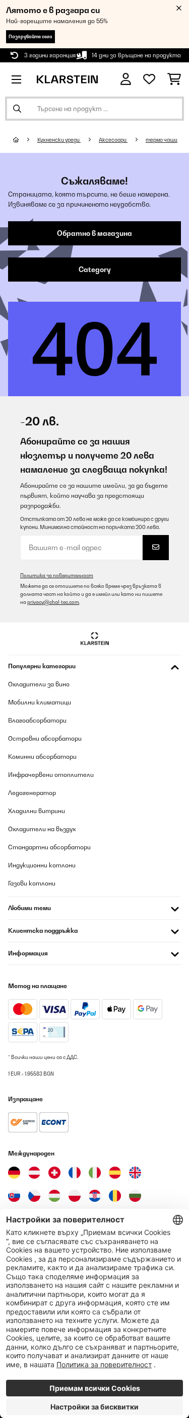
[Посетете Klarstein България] (135, 1196)
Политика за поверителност (56, 575)
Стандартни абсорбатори (49, 847)
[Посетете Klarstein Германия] (14, 1173)
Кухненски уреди (59, 140)
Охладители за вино (39, 684)
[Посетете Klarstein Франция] (75, 1173)
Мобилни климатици (39, 702)
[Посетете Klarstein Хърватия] (95, 1196)
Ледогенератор (32, 792)
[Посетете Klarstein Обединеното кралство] (135, 1173)
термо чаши (161, 140)
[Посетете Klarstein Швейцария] (54, 1173)
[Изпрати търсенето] (17, 109)
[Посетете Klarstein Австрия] (34, 1173)
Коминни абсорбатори (42, 756)
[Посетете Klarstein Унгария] (54, 1196)
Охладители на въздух (42, 829)
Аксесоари (113, 140)
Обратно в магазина (94, 233)
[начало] (25, 140)
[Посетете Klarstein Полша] (75, 1196)
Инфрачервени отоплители (51, 774)
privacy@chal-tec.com (53, 602)
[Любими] (149, 79)
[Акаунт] (125, 79)
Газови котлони (31, 883)
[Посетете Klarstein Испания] (115, 1173)
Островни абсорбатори (45, 738)
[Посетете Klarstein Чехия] (34, 1196)
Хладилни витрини (36, 811)
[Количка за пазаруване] (174, 79)
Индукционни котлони (42, 865)
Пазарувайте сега (30, 36)
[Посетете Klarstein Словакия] (14, 1196)
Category (95, 269)
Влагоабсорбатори (37, 720)
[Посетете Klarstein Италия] (95, 1173)
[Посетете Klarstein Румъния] (115, 1196)
